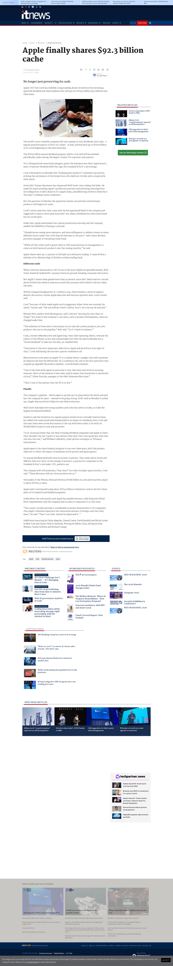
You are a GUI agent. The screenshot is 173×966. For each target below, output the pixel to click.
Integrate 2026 (131, 593)
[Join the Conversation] (81, 70)
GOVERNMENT (36, 23)
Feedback (118, 945)
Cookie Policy (32, 962)
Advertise (125, 945)
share (58, 559)
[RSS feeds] (40, 7)
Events (116, 568)
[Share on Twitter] (86, 70)
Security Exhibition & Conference (134, 602)
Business (41, 43)
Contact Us (84, 945)
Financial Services (55, 43)
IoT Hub (69, 953)
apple (31, 559)
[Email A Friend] (103, 70)
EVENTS (116, 23)
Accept (165, 960)
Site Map (145, 945)
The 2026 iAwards (133, 584)
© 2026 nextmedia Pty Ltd (40, 945)
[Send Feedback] (99, 70)
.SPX (53, 464)
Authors (111, 945)
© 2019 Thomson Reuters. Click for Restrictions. (57, 551)
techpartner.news (45, 953)
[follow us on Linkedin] (22, 7)
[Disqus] (64, 769)
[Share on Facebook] (90, 70)
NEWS (23, 23)
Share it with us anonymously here (65, 547)
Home (24, 43)
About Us (92, 945)
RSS (150, 945)
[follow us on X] (26, 7)
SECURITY (49, 23)
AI (55, 23)
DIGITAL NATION (65, 23)
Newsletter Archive (135, 945)
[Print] (107, 70)
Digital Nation (59, 953)
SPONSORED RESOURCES (81, 568)
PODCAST (107, 23)
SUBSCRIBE (142, 23)
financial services (47, 559)
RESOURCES (93, 23)
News (32, 43)
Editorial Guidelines (102, 945)
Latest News (8, 2)
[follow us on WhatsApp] (36, 7)
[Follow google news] (100, 75)
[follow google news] (33, 7)
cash (37, 559)
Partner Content (35, 568)
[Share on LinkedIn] (94, 70)
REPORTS (80, 23)
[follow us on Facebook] (29, 7)
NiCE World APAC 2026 (135, 575)
